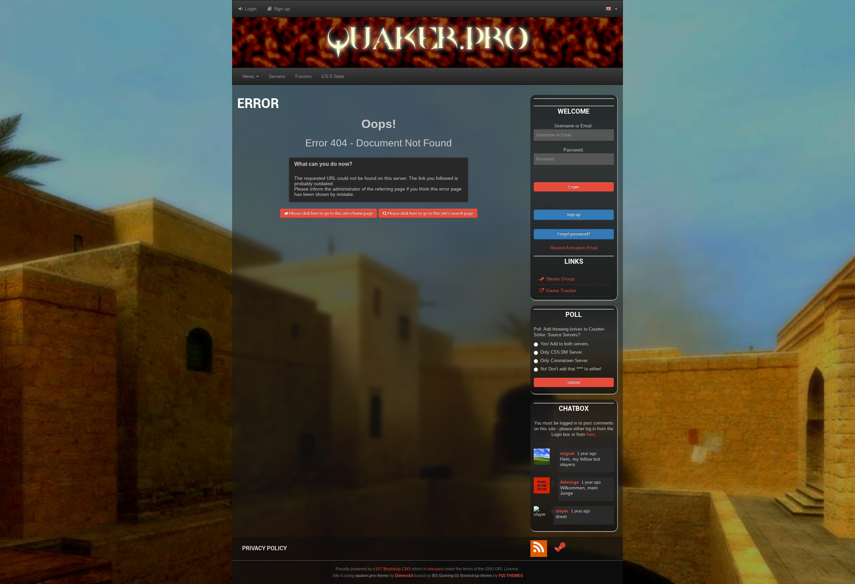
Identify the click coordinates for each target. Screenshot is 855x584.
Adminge (569, 482)
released (436, 569)
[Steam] (560, 548)
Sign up (573, 214)
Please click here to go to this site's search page (429, 213)
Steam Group (559, 278)
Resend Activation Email (573, 247)
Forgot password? (573, 234)
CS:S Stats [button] (333, 76)
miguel (567, 453)
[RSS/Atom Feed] (538, 548)
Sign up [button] (281, 8)
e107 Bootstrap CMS (392, 569)
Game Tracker (560, 290)
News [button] (248, 76)
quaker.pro (427, 42)
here (590, 434)
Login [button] (249, 8)
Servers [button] (277, 76)
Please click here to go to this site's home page (330, 213)
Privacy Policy (264, 548)
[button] (612, 8)
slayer (562, 510)
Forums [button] (303, 76)
